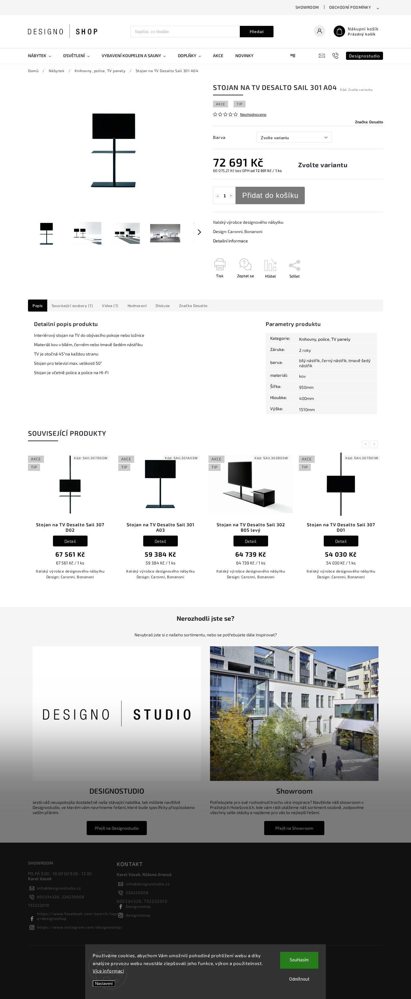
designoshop (138, 915)
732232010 (38, 905)
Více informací (108, 970)
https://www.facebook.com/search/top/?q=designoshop (79, 916)
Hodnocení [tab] (137, 305)
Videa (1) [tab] (110, 305)
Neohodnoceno (253, 114)
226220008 (137, 892)
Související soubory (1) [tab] (72, 305)
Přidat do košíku (270, 195)
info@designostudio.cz (59, 888)
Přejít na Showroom (294, 828)
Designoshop (138, 906)
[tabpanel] (70, 519)
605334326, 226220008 (61, 896)
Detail (70, 541)
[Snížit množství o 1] (217, 196)
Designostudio (364, 55)
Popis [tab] (37, 305)
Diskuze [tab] (163, 305)
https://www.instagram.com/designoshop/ (80, 927)
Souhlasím (299, 960)
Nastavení (104, 983)
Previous (366, 444)
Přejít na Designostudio (117, 828)
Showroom (307, 7)
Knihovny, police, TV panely (324, 339)
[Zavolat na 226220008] (336, 55)
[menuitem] (42, 55)
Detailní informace (230, 240)
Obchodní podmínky (350, 7)
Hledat (257, 31)
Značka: (369, 121)
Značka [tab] (193, 305)
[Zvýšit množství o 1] (231, 196)
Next (375, 444)
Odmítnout (299, 979)
